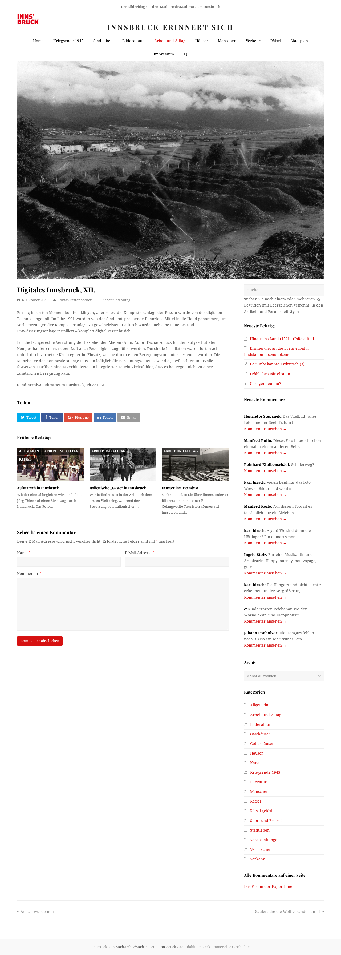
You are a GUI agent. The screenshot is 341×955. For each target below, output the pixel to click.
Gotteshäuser (262, 744)
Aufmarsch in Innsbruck (38, 487)
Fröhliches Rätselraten (270, 374)
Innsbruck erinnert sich (170, 27)
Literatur (258, 782)
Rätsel (25, 459)
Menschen (259, 791)
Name (23, 553)
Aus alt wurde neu (37, 911)
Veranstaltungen (265, 840)
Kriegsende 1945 (265, 772)
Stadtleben (260, 830)
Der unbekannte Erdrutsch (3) (277, 364)
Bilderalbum (261, 724)
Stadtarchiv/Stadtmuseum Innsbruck (146, 947)
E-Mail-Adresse (139, 553)
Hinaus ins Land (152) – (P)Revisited (282, 339)
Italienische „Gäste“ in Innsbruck (118, 487)
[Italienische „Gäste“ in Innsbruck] (123, 464)
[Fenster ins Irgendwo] (195, 464)
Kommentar (29, 573)
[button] (28, 417)
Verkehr (257, 859)
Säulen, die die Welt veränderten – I (287, 911)
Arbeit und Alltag (116, 300)
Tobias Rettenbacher (75, 300)
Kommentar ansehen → (265, 429)
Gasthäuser (260, 734)
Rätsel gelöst (261, 811)
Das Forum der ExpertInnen (269, 886)
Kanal (255, 763)
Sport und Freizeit (266, 821)
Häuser (256, 753)
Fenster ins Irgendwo (180, 487)
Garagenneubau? (265, 383)
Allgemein (29, 451)
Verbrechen (260, 849)
